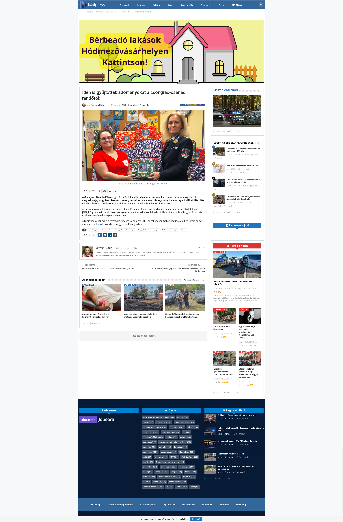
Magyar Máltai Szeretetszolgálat (148, 230)
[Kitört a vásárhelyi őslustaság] (224, 316)
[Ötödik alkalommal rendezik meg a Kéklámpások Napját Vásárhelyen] (250, 358)
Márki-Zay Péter (190, 457)
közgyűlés (165, 447)
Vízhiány (181, 487)
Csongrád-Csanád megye (154, 427)
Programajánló (186, 467)
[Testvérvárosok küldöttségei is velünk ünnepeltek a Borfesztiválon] (219, 199)
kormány (185, 437)
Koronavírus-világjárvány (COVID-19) (175, 442)
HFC (186, 432)
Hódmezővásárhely (153, 437)
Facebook (207, 504)
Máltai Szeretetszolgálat (170, 230)
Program (245, 352)
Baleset (148, 422)
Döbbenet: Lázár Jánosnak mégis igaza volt (237, 415)
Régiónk (141, 5)
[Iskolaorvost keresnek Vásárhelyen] (219, 168)
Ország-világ (187, 5)
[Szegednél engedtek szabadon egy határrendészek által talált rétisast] (185, 297)
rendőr (147, 472)
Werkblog (241, 504)
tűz (146, 482)
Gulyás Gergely (150, 432)
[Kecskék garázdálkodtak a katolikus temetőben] (224, 358)
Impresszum (169, 504)
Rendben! (196, 519)
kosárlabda (149, 447)
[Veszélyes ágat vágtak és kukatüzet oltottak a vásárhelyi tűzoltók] (143, 297)
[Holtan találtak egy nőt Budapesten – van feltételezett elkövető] (210, 431)
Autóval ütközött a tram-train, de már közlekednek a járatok (108, 268)
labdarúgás (180, 447)
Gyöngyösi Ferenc (170, 432)
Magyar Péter (186, 452)
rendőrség (161, 472)
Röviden (201, 105)
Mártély (148, 462)
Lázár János (150, 452)
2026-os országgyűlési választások (158, 417)
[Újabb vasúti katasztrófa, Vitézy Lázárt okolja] (210, 444)
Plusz (221, 5)
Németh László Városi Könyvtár (170, 462)
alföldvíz (182, 417)
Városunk (124, 5)
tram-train (189, 477)
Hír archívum (188, 504)
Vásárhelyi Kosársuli (153, 487)
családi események (184, 422)
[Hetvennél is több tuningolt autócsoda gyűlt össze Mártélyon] (237, 111)
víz (169, 487)
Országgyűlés (168, 467)
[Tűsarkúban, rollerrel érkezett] (210, 457)
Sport (170, 5)
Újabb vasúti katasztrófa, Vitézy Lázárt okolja (237, 441)
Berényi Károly (163, 422)
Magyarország (168, 452)
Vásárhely (159, 482)
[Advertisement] (67, 40)
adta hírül (99, 224)
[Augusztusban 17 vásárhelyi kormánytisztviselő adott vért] (101, 297)
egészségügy (177, 427)
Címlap (237, 113)
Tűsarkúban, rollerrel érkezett (231, 454)
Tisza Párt (149, 477)
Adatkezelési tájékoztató (120, 504)
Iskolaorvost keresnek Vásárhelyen (242, 165)
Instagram (224, 504)
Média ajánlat (149, 504)
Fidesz (193, 427)
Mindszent (161, 457)
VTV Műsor (237, 5)
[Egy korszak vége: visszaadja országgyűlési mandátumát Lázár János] (250, 316)
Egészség (88, 285)
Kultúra (156, 5)
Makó (147, 457)
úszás (194, 487)
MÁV (174, 457)
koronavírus (149, 442)
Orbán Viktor (150, 467)
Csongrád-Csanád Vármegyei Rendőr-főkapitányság (118, 230)
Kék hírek (184, 105)
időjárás (171, 437)
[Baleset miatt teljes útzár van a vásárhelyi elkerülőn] (237, 264)
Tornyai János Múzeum (169, 477)
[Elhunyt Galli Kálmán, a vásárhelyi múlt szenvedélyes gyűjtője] (219, 183)
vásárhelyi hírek (177, 482)
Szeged (183, 230)
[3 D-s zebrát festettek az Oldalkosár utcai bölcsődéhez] (210, 469)
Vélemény (206, 5)
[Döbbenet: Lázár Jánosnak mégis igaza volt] (210, 418)
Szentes (190, 472)
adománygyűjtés (93, 230)
